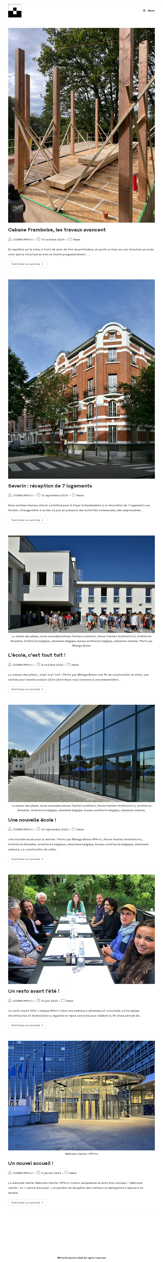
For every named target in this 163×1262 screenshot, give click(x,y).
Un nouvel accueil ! (30, 1163)
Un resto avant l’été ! (33, 991)
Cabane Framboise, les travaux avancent (57, 230)
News (76, 239)
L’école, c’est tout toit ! (37, 655)
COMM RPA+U (23, 239)
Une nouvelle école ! (32, 820)
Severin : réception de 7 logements (50, 486)
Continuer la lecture (29, 263)
